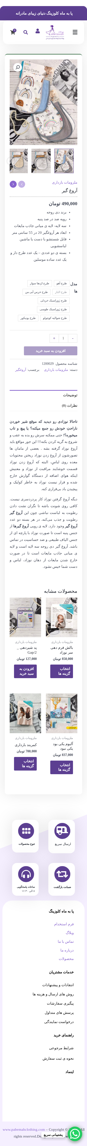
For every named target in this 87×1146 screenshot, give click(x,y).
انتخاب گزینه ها (64, 671)
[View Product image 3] (18, 161)
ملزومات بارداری (64, 182)
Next (10, 161)
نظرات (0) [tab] (69, 405)
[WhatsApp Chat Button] (75, 1134)
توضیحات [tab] (70, 395)
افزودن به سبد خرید (50, 351)
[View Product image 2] (41, 161)
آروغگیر (20, 370)
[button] (75, 32)
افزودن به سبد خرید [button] (26, 671)
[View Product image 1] (64, 161)
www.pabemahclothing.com (24, 1129)
